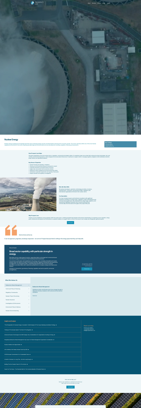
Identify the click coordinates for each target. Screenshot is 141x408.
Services (94, 3)
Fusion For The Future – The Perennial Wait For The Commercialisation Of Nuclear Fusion (24, 369)
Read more (35, 295)
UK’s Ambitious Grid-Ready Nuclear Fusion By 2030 (16, 349)
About (89, 3)
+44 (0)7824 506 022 (109, 145)
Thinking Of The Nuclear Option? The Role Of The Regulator (18, 329)
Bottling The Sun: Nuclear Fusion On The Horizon (15, 364)
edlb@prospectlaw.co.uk (109, 146)
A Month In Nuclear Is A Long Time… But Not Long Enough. (17, 359)
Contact (108, 3)
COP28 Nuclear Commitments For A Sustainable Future (16, 354)
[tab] (17, 285)
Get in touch (70, 387)
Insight (103, 3)
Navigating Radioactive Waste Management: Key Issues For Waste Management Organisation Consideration (28, 339)
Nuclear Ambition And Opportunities (12, 344)
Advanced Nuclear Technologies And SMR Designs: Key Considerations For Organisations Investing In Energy (29, 334)
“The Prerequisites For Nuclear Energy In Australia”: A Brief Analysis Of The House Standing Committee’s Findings (30, 325)
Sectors (99, 3)
